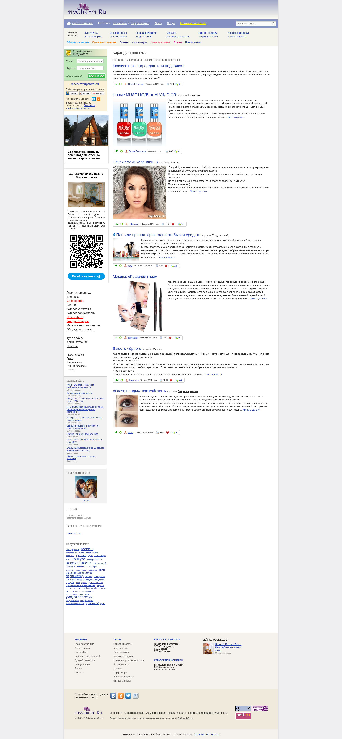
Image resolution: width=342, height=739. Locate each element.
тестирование (88, 591)
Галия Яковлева (137, 151)
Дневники (73, 296)
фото (102, 604)
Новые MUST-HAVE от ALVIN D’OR (144, 95)
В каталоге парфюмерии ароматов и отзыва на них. (168, 667)
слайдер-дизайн (90, 588)
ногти (102, 569)
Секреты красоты (208, 36)
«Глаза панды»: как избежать (139, 391)
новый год (92, 570)
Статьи (178, 42)
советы (102, 588)
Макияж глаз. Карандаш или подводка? (148, 66)
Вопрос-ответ (193, 42)
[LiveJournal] (136, 696)
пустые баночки (96, 583)
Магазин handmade (193, 23)
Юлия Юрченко (136, 84)
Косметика (91, 32)
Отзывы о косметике (104, 42)
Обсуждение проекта (80, 329)
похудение (99, 580)
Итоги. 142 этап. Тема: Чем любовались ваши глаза (80, 386)
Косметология (118, 36)
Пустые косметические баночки (80, 585)
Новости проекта (160, 42)
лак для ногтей (99, 563)
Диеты (70, 358)
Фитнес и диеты (237, 36)
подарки (71, 579)
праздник (70, 583)
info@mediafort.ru (185, 718)
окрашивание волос (79, 572)
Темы (117, 639)
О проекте (116, 712)
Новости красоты (207, 32)
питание (88, 576)
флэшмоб (92, 603)
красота (86, 562)
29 (175, 266)
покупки (89, 580)
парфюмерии (140, 23)
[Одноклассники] (121, 696)
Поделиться (74, 533)
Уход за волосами (146, 32)
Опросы (71, 369)
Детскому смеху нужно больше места (86, 175)
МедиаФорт (96, 718)
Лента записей (82, 23)
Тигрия (85, 500)
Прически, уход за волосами (128, 660)
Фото (158, 23)
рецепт (69, 588)
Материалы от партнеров (83, 325)
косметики (120, 23)
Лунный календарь (77, 366)
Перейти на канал (83, 276)
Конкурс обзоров (78, 321)
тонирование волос (74, 594)
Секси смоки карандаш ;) (135, 162)
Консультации (74, 362)
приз (78, 583)
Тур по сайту (75, 338)
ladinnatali (133, 337)
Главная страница (79, 292)
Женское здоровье (238, 32)
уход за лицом (86, 600)
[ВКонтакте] (113, 696)
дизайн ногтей (92, 553)
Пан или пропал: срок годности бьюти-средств (158, 235)
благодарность (72, 549)
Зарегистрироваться (84, 84)
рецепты (77, 588)
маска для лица (73, 570)
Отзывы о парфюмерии (133, 42)
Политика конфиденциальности (207, 712)
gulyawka (133, 224)
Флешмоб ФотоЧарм (75, 604)
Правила (72, 346)
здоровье (81, 555)
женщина (70, 555)
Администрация (77, 342)
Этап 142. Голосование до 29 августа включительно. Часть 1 (85, 449)
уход (87, 594)
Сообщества (75, 300)
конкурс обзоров (94, 560)
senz (130, 265)
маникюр (80, 566)
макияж (69, 567)
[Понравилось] (120, 84)
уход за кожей (72, 600)
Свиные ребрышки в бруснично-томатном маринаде (83, 427)
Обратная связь (134, 712)
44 (180, 380)
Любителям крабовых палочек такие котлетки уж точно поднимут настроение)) (85, 409)
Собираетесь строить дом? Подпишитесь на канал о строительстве (84, 155)
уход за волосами (79, 597)
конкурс (79, 559)
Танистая (134, 380)
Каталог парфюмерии (81, 313)
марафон (93, 567)
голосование (71, 553)
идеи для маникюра (97, 555)
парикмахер (75, 576)
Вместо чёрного (127, 348)
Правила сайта (177, 712)
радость (100, 585)
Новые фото (75, 317)
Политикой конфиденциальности (80, 106)
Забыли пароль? (73, 76)
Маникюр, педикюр (177, 36)
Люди (171, 23)
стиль (68, 591)
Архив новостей (75, 354)
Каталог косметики (79, 309)
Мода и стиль (143, 36)
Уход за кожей (118, 32)
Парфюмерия (93, 36)
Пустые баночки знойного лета (82, 434)
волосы (87, 549)
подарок (80, 580)
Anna (130, 432)
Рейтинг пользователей (87, 656)
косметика (72, 562)
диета (81, 553)
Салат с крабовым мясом (79, 393)
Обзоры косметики (78, 42)
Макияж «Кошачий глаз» (135, 276)
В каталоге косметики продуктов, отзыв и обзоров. (166, 647)
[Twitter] (128, 696)
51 (182, 224)
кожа (68, 560)
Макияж (170, 32)
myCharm (81, 639)
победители (99, 576)
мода (84, 570)
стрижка (76, 591)
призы (84, 583)
